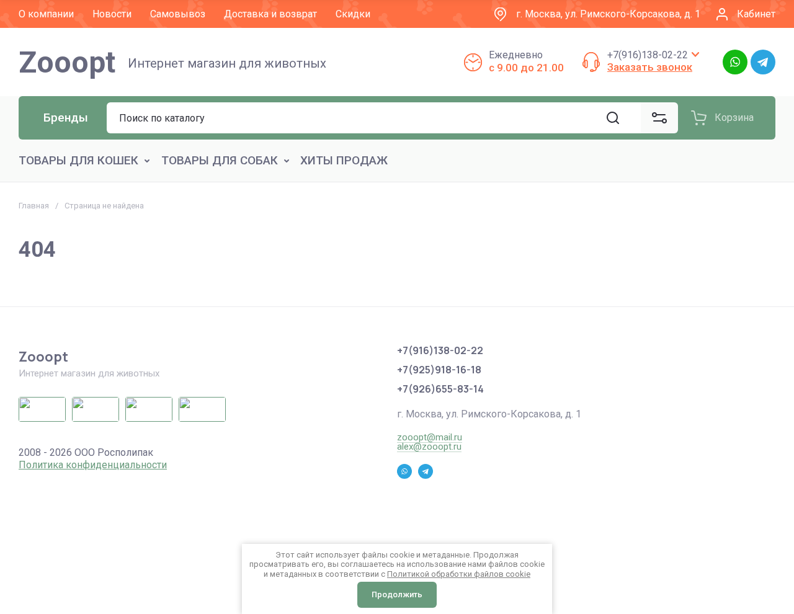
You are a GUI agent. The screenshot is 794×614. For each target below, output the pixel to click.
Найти (613, 117)
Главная (34, 205)
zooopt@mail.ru (429, 437)
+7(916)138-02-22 (647, 55)
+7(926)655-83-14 (440, 389)
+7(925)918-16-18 (439, 369)
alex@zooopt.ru (429, 446)
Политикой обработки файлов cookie (458, 574)
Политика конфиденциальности (93, 465)
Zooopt (67, 62)
